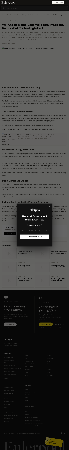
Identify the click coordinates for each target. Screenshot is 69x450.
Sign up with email (34, 242)
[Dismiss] (49, 206)
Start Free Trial (57, 2)
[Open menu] (66, 2)
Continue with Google (35, 236)
